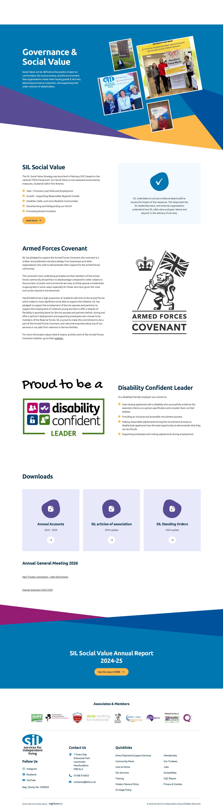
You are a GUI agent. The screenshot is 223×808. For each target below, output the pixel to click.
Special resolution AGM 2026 (37, 589)
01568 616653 (81, 775)
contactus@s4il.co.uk (85, 781)
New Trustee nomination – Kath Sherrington (45, 576)
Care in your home (50, 540)
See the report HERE (109, 671)
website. (59, 338)
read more (31, 220)
